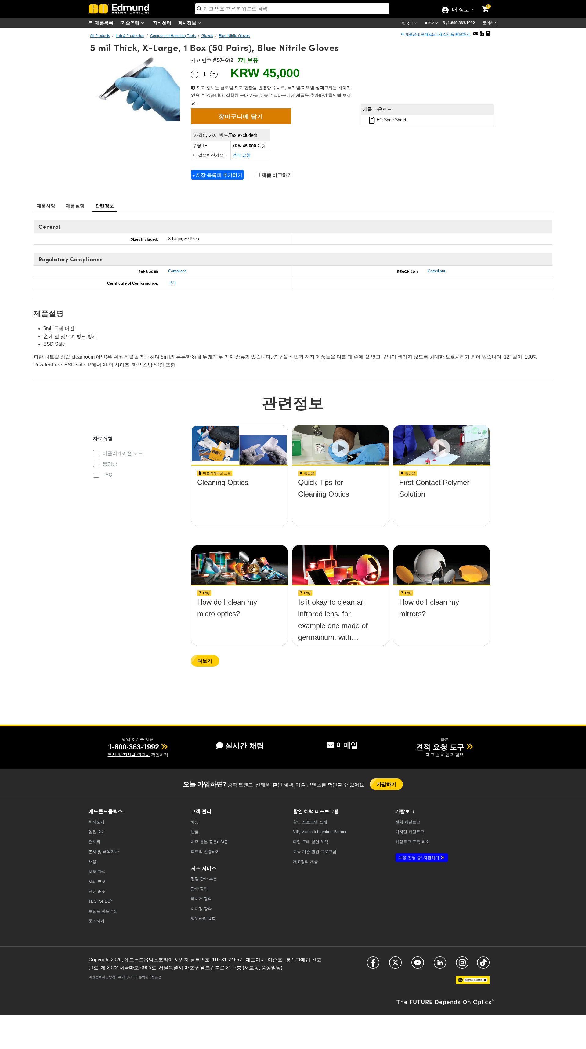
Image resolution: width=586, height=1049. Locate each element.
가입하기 (386, 784)
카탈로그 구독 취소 (412, 842)
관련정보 (104, 205)
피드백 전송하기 (205, 851)
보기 (172, 282)
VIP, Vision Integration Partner (319, 831)
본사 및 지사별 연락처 (129, 754)
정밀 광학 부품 (204, 878)
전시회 (94, 842)
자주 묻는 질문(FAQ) (209, 842)
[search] (292, 8)
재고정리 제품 (305, 861)
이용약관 (142, 977)
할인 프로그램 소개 (310, 822)
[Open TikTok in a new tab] (483, 965)
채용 (92, 861)
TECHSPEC (100, 901)
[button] (463, 22)
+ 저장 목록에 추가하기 (217, 175)
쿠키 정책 (125, 977)
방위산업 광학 (203, 918)
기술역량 (131, 22)
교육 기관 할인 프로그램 (314, 851)
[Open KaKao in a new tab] (472, 982)
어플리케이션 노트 (123, 453)
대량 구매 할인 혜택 (310, 842)
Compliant (177, 271)
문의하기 (490, 23)
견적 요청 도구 (440, 747)
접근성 (156, 977)
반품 (195, 831)
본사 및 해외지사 (104, 851)
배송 (195, 822)
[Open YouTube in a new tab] (417, 965)
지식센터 (162, 22)
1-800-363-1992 (461, 23)
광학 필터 (199, 889)
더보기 (204, 660)
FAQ (107, 474)
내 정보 (460, 10)
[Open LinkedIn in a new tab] (439, 965)
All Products (100, 36)
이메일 (347, 745)
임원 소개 (97, 831)
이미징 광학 (201, 908)
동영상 (110, 464)
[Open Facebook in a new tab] (373, 965)
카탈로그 (407, 822)
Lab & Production (130, 36)
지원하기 (419, 857)
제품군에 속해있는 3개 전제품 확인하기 (437, 34)
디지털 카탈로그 (409, 831)
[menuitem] (104, 23)
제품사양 (46, 205)
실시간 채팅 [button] (244, 745)
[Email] (475, 33)
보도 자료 (97, 871)
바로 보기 (239, 499)
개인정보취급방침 (102, 977)
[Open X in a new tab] (395, 965)
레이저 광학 (201, 898)
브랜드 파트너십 (103, 911)
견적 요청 (241, 155)
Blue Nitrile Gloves (234, 36)
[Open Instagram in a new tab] (462, 965)
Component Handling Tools (173, 36)
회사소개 (96, 822)
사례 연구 (97, 881)
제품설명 (75, 205)
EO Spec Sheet (390, 119)
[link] (489, 5)
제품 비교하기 (276, 175)
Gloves (207, 36)
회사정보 (187, 22)
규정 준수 (97, 891)
